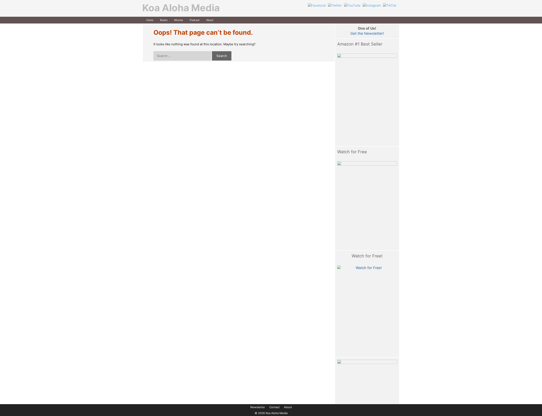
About (209, 20)
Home (149, 20)
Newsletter (257, 407)
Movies (178, 20)
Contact (274, 407)
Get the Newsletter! (367, 33)
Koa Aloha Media (181, 8)
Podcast (194, 20)
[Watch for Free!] (367, 310)
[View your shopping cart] (394, 20)
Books (163, 20)
